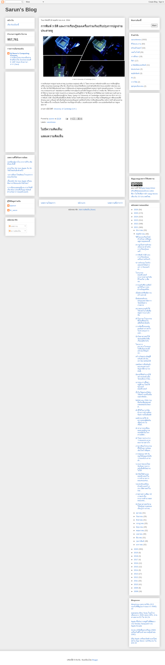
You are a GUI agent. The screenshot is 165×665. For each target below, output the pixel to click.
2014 (136, 570)
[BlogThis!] (74, 118)
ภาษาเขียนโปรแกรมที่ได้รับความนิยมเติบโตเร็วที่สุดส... (144, 448)
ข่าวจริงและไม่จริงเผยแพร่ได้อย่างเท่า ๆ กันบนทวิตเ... (143, 266)
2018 (136, 556)
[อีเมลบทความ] (67, 119)
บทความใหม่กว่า (48, 203)
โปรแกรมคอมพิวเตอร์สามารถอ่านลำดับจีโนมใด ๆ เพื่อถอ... (144, 277)
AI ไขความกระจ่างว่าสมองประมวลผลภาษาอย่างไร (143, 440)
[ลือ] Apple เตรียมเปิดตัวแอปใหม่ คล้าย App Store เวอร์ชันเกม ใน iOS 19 (144, 641)
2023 (136, 220)
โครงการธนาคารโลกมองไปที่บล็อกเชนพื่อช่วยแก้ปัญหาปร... (143, 348)
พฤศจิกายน (140, 234)
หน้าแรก (81, 203)
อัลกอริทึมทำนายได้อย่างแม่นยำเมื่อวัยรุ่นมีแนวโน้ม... (144, 376)
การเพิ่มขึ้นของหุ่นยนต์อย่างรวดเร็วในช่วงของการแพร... (143, 329)
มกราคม (139, 545)
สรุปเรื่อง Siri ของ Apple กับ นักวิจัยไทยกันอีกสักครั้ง (19, 169)
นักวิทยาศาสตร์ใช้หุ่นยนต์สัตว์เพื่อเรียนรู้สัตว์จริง (143, 338)
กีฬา (132, 61)
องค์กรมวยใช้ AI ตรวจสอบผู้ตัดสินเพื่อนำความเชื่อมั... (143, 421)
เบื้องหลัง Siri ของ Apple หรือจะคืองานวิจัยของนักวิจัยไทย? (19, 182)
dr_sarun (13, 210)
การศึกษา (135, 56)
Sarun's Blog (21, 9)
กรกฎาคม (140, 523)
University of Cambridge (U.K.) (65, 109)
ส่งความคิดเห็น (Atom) (87, 210)
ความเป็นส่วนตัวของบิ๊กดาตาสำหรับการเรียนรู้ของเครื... (143, 248)
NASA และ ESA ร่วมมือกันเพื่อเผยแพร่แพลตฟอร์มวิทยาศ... (144, 403)
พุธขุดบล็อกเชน (137, 86)
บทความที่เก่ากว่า (115, 203)
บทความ (14, 226)
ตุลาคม (139, 513)
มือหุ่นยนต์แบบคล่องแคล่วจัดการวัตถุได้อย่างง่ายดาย (144, 301)
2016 (136, 563)
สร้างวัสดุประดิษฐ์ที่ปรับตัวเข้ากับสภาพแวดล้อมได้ (143, 358)
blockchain (135, 69)
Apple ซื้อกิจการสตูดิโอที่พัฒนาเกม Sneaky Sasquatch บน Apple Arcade (143, 623)
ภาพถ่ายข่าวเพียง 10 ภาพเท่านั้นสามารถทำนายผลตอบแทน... (144, 497)
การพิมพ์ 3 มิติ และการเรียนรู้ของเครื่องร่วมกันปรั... (144, 257)
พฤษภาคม (140, 530)
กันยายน (139, 516)
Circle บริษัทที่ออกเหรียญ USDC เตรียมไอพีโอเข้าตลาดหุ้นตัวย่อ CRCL (143, 632)
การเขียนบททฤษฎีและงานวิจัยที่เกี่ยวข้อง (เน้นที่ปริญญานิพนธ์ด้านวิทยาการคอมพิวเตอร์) (19, 189)
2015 (136, 567)
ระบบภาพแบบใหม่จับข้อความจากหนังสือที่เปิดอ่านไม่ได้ (143, 467)
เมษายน (139, 534)
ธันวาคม (139, 230)
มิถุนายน (139, 527)
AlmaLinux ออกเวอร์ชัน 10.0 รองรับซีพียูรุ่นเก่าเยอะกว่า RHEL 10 (144, 606)
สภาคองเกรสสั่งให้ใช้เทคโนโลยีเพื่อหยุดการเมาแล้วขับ (143, 311)
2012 (136, 577)
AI (132, 78)
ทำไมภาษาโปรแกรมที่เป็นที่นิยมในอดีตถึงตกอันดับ (144, 321)
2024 (136, 217)
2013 (136, 574)
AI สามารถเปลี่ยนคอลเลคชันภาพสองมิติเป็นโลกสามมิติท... (143, 431)
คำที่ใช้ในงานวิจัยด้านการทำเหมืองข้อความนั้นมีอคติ (143, 412)
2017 (136, 560)
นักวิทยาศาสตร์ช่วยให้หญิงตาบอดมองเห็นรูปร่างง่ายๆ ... (144, 506)
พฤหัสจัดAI (135, 73)
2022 (136, 224)
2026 (136, 210)
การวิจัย (134, 82)
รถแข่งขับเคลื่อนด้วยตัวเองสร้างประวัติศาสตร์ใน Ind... (143, 487)
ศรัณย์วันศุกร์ (136, 48)
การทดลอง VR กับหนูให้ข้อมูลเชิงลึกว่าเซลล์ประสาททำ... (144, 457)
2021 (136, 227)
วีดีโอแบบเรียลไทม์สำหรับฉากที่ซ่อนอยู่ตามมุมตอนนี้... (144, 239)
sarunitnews (51, 122)
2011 (136, 581)
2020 (136, 549)
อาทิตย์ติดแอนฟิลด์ (138, 65)
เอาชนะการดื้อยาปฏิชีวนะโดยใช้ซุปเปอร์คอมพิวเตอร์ (143, 385)
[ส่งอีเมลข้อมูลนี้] (71, 118)
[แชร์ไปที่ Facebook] (78, 118)
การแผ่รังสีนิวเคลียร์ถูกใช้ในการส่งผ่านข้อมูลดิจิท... (143, 287)
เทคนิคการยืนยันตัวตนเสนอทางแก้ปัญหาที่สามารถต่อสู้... (143, 367)
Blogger (95, 660)
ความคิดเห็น (15, 231)
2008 (136, 591)
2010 (136, 584)
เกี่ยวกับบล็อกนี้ (13, 25)
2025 (136, 213)
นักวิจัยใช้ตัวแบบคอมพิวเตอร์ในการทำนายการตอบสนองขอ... (142, 477)
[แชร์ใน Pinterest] (81, 118)
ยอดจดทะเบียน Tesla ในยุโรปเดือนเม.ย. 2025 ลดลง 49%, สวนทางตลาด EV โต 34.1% (144, 615)
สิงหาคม (139, 520)
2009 (136, 588)
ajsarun (13, 206)
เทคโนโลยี (135, 52)
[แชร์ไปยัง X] (76, 118)
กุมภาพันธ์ (140, 541)
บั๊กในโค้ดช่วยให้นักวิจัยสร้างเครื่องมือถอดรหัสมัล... (144, 394)
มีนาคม (139, 538)
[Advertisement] (20, 111)
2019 (136, 553)
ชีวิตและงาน (136, 44)
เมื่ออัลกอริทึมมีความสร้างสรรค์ (144, 294)
